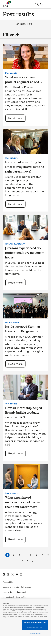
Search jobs (37, 4)
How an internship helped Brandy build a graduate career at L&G (23, 412)
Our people (11, 73)
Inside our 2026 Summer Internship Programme (22, 329)
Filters (9, 34)
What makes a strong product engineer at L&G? (23, 79)
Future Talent (12, 322)
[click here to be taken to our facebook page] (4, 574)
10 (28, 560)
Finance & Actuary (15, 243)
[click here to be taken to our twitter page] (12, 574)
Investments (12, 157)
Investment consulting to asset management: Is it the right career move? (24, 166)
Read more (15, 118)
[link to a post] (25, 56)
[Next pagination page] (32, 560)
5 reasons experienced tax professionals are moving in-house (25, 252)
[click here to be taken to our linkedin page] (21, 574)
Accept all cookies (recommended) (35, 622)
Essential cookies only (34, 627)
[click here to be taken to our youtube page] (17, 574)
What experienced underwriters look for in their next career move (22, 502)
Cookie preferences (35, 633)
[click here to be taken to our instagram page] (8, 574)
